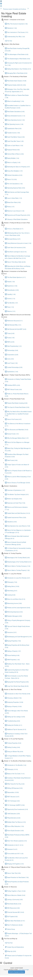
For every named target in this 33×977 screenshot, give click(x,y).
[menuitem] (1, 4)
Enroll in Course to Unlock (16, 972)
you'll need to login (23, 969)
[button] (1, 1)
